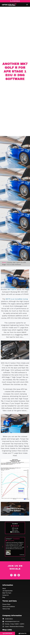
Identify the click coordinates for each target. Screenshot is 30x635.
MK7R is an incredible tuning (17, 299)
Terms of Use (6, 609)
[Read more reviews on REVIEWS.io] (15, 532)
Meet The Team (6, 593)
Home (4, 262)
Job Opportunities (7, 590)
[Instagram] (15, 575)
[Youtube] (19, 575)
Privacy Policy (6, 604)
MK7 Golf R (12, 289)
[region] (15, 546)
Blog (3, 597)
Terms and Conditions (8, 606)
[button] (27, 4)
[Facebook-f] (11, 575)
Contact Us (5, 595)
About (4, 588)
